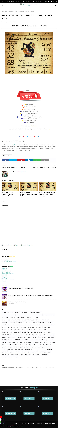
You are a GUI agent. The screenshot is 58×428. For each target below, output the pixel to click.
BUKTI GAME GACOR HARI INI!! (23, 314)
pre (48, 339)
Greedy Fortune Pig (19, 329)
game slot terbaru (12, 324)
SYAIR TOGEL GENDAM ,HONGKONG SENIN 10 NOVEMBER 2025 (7, 194)
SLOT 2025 (49, 347)
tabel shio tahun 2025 (45, 352)
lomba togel (37, 334)
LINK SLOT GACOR (29, 334)
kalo (45, 332)
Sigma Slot (4, 268)
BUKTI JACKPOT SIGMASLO (36, 314)
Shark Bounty (34, 344)
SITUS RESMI (33, 347)
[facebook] (46, 1)
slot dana (4, 349)
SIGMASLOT (4, 276)
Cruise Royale (13, 322)
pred (51, 339)
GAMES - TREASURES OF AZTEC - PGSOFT (10, 327)
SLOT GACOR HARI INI (29, 349)
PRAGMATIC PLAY (25, 339)
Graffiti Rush (10, 329)
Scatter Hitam (5, 258)
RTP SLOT (28, 344)
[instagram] (51, 1)
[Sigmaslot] (5, 245)
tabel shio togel (5, 354)
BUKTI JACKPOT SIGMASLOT (48, 314)
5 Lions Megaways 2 (25, 312)
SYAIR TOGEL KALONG (25, 352)
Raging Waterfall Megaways (49, 342)
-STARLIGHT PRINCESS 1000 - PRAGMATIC (10, 312)
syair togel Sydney (12, 144)
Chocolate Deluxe (44, 319)
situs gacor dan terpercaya (8, 273)
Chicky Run (37, 319)
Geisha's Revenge (46, 327)
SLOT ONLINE (49, 349)
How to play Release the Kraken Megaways (43, 329)
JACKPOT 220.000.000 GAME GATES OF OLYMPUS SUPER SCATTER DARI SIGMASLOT (30, 295)
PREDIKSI (4, 342)
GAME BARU (49, 322)
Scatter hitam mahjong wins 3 (9, 261)
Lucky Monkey (51, 334)
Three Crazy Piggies (15, 354)
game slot (4, 324)
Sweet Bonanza (5, 260)
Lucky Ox (4, 337)
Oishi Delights (51, 337)
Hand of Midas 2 (28, 329)
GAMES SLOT (23, 327)
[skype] (55, 1)
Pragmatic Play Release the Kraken (38, 339)
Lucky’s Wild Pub (11, 337)
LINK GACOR (4, 278)
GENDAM (4, 329)
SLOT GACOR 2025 (19, 349)
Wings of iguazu (44, 354)
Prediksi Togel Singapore (25, 342)
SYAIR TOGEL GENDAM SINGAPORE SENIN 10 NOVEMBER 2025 (28, 194)
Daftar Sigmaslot (27, 1)
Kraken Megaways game (19, 334)
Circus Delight (5, 322)
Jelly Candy (24, 332)
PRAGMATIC (17, 339)
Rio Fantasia (21, 344)
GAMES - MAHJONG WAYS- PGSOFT (25, 324)
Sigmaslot (4, 1)
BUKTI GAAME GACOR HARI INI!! (8, 314)
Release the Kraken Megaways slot (9, 344)
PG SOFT (4, 339)
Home (3, 11)
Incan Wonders (5, 332)
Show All (4, 281)
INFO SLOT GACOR (6, 277)
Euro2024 (20, 322)
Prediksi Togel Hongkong (13, 342)
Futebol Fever (34, 322)
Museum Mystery (42, 337)
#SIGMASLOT (10, 398)
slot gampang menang (40, 349)
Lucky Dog (44, 334)
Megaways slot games (21, 337)
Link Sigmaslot (19, 1)
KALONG (49, 332)
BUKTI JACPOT (30, 317)
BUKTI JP (36, 317)
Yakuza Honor (5, 357)
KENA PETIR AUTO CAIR (6, 334)
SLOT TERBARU (5, 352)
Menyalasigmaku (5, 21)
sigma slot (41, 344)
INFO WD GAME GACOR (15, 332)
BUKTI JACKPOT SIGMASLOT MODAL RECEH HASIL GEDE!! (13, 317)
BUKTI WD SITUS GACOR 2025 (27, 319)
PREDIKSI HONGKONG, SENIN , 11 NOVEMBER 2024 (20, 288)
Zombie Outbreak (13, 357)
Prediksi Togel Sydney (37, 342)
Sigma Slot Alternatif (6, 271)
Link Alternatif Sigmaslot (37, 1)
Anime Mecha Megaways (36, 312)
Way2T (12, 425)
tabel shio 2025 (35, 352)
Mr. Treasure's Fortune (32, 337)
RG (22, 425)
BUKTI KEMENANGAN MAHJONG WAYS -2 (10, 319)
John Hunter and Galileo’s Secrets (35, 332)
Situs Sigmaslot (10, 1)
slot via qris (4, 274)
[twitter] (48, 1)
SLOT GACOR (10, 349)
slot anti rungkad (6, 272)
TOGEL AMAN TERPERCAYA (8, 280)
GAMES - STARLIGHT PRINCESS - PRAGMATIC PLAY (44, 324)
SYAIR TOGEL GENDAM (9, 11)
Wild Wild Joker (36, 354)
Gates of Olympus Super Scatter (17, 302)
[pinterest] (53, 1)
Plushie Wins (10, 339)
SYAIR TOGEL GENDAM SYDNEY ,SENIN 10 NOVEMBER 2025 (47, 193)
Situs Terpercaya (41, 347)
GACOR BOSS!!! (42, 322)
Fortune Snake (27, 322)
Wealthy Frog (28, 354)
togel (22, 354)
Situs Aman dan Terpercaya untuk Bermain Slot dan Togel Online (15, 347)
